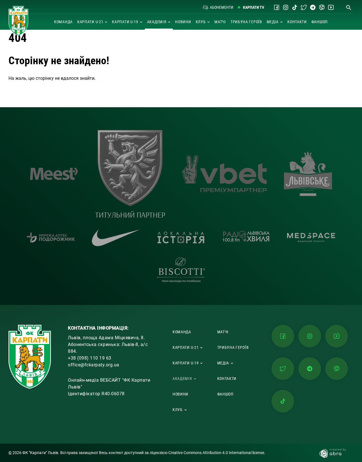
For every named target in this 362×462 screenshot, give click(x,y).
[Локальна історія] (181, 237)
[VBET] (224, 173)
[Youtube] (330, 7)
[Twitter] (303, 7)
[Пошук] (348, 7)
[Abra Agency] (336, 453)
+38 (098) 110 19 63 (89, 358)
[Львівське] (308, 173)
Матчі (220, 22)
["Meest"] (54, 174)
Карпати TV (253, 7)
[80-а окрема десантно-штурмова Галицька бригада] (130, 174)
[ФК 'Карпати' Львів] (18, 21)
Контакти (297, 22)
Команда (63, 22)
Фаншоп (319, 22)
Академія (157, 22)
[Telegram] (312, 7)
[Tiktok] (294, 7)
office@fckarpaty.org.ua (93, 365)
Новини (183, 22)
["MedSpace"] (311, 237)
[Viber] (321, 7)
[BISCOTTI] (181, 269)
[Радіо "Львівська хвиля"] (246, 237)
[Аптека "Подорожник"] (51, 237)
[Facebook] (276, 7)
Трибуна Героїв (246, 22)
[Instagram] (285, 7)
